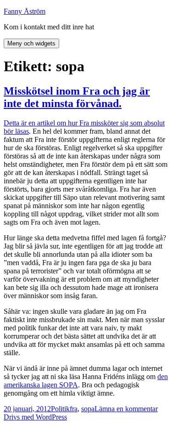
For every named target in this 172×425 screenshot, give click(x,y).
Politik (60, 409)
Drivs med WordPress (35, 417)
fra (74, 409)
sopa (87, 409)
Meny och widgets (31, 43)
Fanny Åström (24, 11)
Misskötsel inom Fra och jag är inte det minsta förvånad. (77, 97)
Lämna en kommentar (126, 409)
